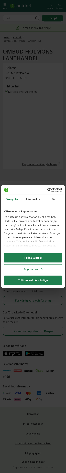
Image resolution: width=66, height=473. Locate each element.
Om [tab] (54, 199)
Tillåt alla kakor (33, 257)
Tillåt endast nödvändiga (33, 280)
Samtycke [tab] (12, 199)
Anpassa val (31, 268)
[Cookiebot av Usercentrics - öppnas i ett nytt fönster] (47, 190)
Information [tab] (33, 199)
